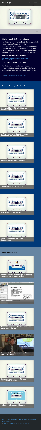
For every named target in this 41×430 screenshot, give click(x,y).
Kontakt (9, 421)
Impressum (32, 419)
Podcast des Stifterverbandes (15, 75)
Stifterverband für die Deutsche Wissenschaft (15, 59)
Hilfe (3, 421)
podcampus (7, 2)
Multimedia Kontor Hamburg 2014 (16, 424)
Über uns (5, 419)
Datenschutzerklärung (18, 419)
